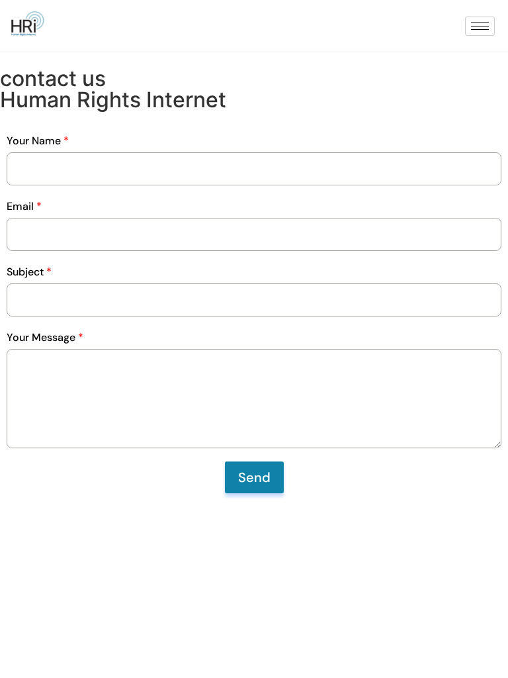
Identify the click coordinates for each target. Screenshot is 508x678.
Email (24, 206)
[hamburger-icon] (480, 26)
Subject (29, 272)
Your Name (38, 141)
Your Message (45, 337)
